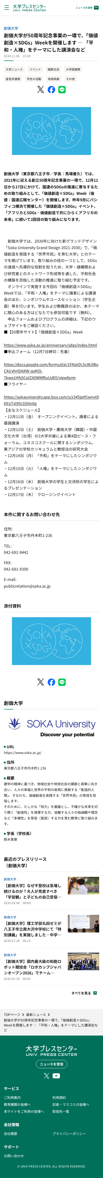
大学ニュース (14, 69)
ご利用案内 (12, 1097)
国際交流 (53, 69)
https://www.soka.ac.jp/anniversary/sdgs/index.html (50, 345)
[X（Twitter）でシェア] (41, 89)
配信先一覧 (60, 1111)
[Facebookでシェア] (51, 89)
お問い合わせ (14, 1155)
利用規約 (59, 1097)
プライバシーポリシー (69, 1133)
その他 (70, 79)
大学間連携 (73, 69)
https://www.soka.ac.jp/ (22, 752)
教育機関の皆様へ (17, 1104)
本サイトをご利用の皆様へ (24, 1111)
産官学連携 (13, 79)
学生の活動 (34, 79)
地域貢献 (53, 79)
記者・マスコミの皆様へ (70, 1104)
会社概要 (10, 1133)
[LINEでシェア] (62, 89)
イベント (35, 69)
